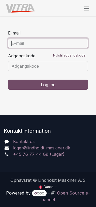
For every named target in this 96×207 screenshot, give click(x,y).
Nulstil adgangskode (69, 55)
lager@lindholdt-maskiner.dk (41, 147)
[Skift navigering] (86, 8)
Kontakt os (24, 141)
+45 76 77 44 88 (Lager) (39, 154)
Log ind (48, 84)
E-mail (14, 33)
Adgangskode (47, 55)
